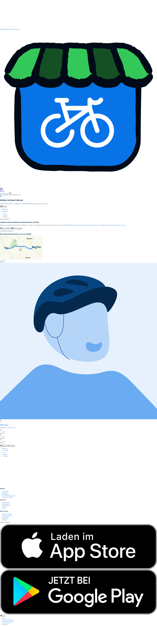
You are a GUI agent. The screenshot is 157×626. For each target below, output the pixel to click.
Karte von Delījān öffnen (6, 228)
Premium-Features (15, 29)
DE (2, 189)
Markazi (6, 215)
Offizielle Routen (6, 502)
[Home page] (78, 14)
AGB (3, 618)
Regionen (6, 211)
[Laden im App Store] (78, 546)
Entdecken (2, 29)
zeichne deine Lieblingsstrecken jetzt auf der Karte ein (86, 225)
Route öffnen (4, 446)
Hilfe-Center (5, 518)
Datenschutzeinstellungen (8, 621)
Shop (3, 508)
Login (2, 191)
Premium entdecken (7, 514)
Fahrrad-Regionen (6, 505)
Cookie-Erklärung (6, 622)
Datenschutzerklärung (7, 619)
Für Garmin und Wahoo (7, 497)
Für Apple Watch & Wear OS (8, 495)
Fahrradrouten (5, 504)
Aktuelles (4, 507)
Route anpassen (12, 446)
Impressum (4, 624)
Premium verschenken (7, 515)
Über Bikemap (5, 517)
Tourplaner (4, 492)
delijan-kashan (4, 425)
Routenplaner (8, 29)
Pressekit (4, 519)
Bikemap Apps (5, 494)
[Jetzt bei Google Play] (78, 592)
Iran (5, 213)
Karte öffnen (4, 206)
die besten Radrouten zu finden (118, 225)
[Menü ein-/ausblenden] (10, 193)
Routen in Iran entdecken (17, 228)
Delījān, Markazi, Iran (12, 427)
